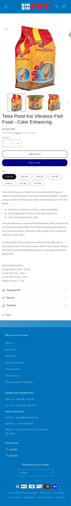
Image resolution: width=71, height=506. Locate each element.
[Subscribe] (50, 472)
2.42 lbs (55, 176)
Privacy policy (58, 493)
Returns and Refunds (15, 362)
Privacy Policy (12, 375)
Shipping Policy (12, 369)
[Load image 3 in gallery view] (54, 102)
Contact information (45, 497)
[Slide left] (3, 103)
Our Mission (10, 349)
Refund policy (45, 493)
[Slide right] (67, 103)
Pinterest (13, 455)
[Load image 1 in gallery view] (16, 102)
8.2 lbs (23, 183)
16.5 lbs (38, 183)
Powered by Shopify (29, 493)
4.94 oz (8, 183)
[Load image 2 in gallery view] (35, 102)
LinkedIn (13, 449)
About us (9, 342)
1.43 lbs (39, 176)
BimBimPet (17, 493)
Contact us (10, 356)
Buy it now (34, 162)
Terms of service (15, 497)
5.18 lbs (9, 176)
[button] (6, 6)
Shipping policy (29, 497)
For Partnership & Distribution (19, 382)
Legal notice (60, 497)
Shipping (17, 133)
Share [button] (8, 314)
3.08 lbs (24, 176)
